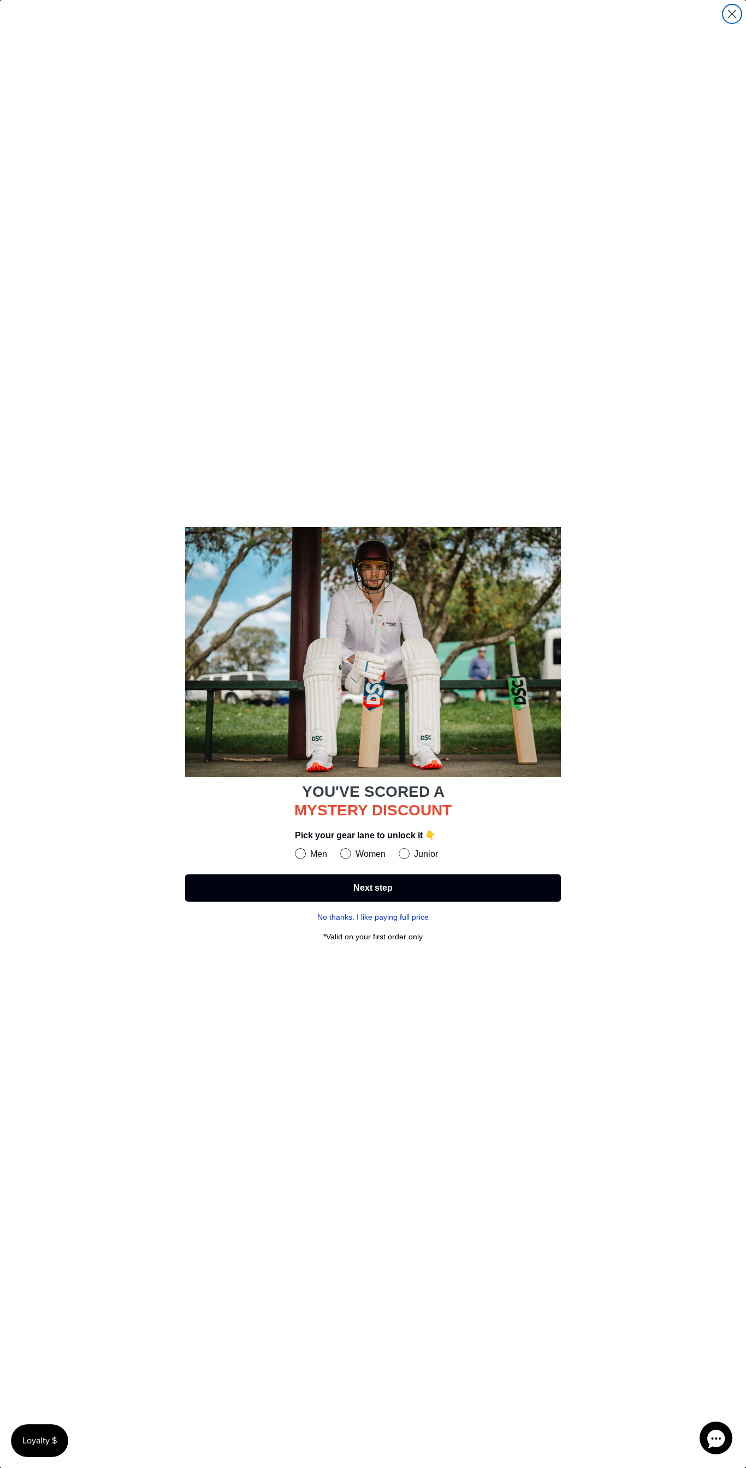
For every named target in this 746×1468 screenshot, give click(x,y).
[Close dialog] (732, 13)
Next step (373, 887)
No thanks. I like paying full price (373, 917)
